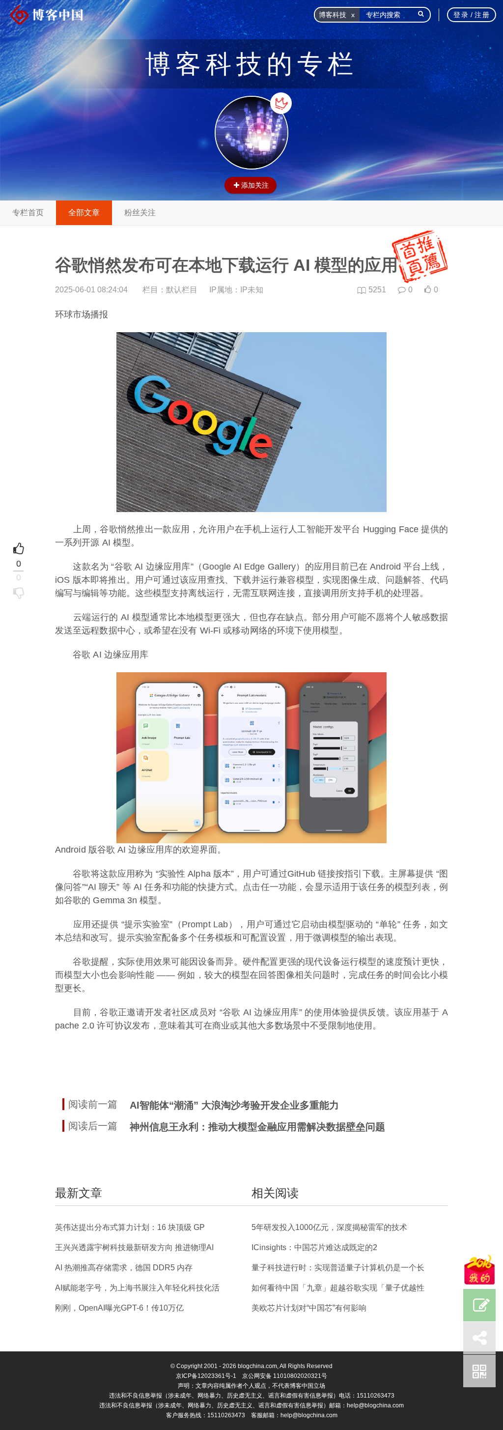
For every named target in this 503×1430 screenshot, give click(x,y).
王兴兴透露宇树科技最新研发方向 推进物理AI (134, 1247)
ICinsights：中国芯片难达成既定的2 (314, 1247)
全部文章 (84, 212)
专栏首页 (28, 212)
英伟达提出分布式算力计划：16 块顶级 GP (130, 1227)
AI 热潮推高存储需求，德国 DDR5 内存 (124, 1267)
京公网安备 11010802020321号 (284, 1376)
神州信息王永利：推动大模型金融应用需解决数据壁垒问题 (257, 1126)
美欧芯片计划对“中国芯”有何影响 (309, 1308)
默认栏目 (181, 290)
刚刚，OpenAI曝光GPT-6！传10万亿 (119, 1308)
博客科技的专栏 (251, 64)
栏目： (169, 290)
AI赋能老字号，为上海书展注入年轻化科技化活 (137, 1288)
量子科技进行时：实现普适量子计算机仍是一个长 (338, 1267)
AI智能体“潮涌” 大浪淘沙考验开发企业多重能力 (234, 1105)
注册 (482, 15)
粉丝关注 (140, 212)
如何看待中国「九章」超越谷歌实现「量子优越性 (338, 1288)
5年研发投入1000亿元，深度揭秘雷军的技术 (329, 1227)
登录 (461, 15)
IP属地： (236, 290)
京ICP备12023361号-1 (206, 1376)
